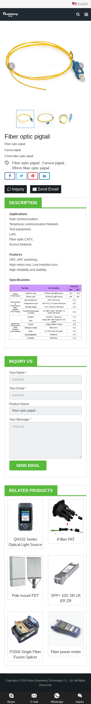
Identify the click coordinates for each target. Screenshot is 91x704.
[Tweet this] (21, 176)
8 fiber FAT (66, 539)
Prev (11, 66)
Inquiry (17, 189)
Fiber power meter (66, 652)
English (82, 4)
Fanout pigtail (53, 163)
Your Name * (18, 372)
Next (80, 66)
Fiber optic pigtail (25, 163)
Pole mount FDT (25, 595)
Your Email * (17, 388)
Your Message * (20, 419)
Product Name (19, 404)
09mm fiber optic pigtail (30, 168)
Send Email (48, 189)
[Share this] (10, 176)
